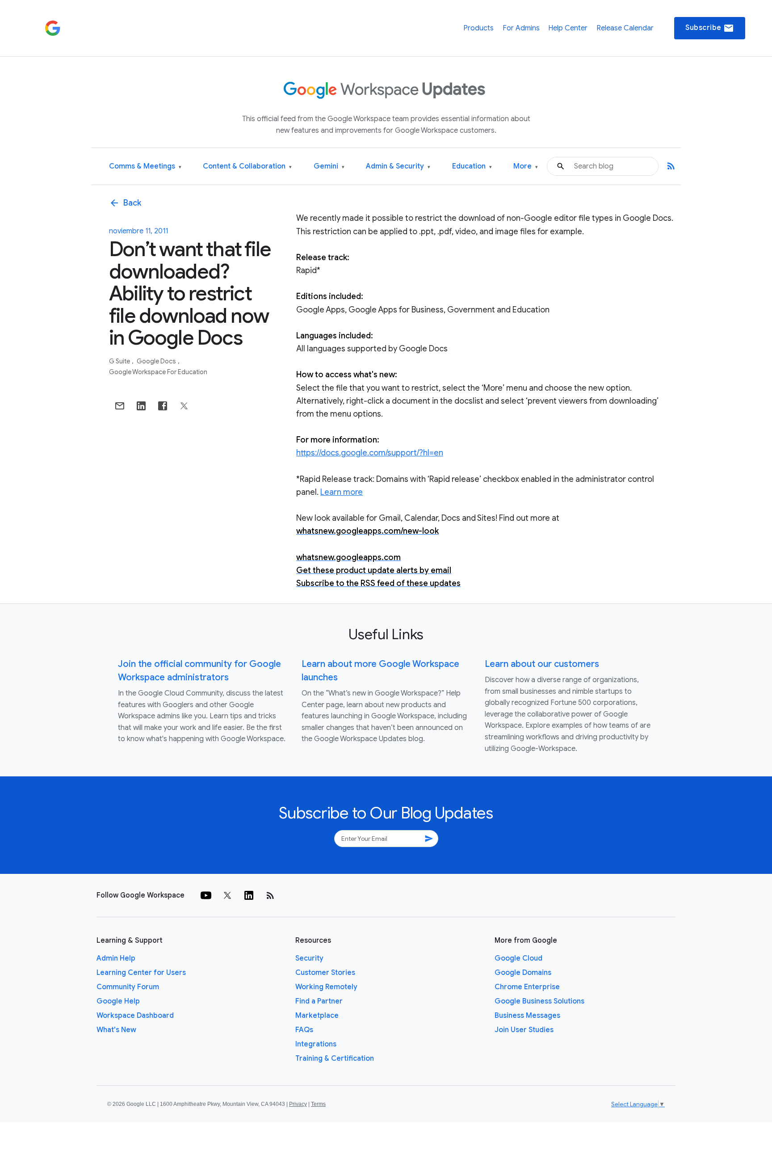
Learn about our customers (542, 664)
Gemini (329, 166)
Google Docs (157, 361)
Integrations (315, 1044)
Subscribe (709, 28)
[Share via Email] (119, 406)
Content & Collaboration (247, 166)
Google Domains (523, 972)
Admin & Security (398, 166)
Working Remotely (326, 986)
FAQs (304, 1029)
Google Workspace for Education (158, 372)
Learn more (341, 492)
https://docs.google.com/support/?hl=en (369, 453)
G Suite (120, 361)
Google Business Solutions (539, 1001)
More (525, 166)
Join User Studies (524, 1029)
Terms (318, 1104)
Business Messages (527, 1015)
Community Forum (127, 986)
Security (309, 958)
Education (472, 166)
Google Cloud (518, 958)
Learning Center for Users (141, 972)
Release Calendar (625, 28)
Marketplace (317, 1015)
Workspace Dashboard (135, 1015)
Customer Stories (325, 972)
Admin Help (115, 958)
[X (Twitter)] (227, 895)
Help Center (567, 28)
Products (478, 28)
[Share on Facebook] (162, 406)
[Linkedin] (249, 895)
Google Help (118, 1001)
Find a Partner (319, 1001)
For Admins (521, 28)
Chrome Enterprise (527, 986)
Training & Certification (334, 1058)
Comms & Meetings (145, 166)
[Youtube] (206, 895)
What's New (116, 1029)
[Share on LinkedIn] (141, 406)
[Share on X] (184, 406)
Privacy (298, 1104)
